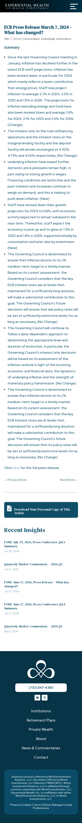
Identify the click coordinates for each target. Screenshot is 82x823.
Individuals (48, 39)
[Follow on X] (44, 697)
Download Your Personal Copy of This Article (42, 511)
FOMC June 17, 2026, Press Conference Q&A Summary (34, 606)
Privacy (14, 804)
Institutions (63, 39)
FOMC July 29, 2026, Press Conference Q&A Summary (34, 544)
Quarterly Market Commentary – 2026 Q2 (33, 564)
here (16, 468)
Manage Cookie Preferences (52, 806)
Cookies (26, 804)
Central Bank (31, 39)
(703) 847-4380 (41, 688)
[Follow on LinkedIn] (37, 697)
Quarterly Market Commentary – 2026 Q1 (33, 626)
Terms (37, 804)
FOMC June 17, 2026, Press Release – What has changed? (36, 584)
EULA (46, 804)
